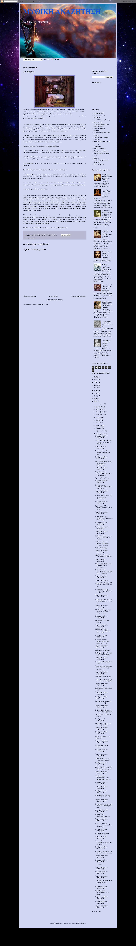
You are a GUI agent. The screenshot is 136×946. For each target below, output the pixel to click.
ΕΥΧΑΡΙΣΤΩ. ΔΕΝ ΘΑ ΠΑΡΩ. (107, 175)
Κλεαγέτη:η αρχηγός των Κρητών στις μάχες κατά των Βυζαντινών (107, 267)
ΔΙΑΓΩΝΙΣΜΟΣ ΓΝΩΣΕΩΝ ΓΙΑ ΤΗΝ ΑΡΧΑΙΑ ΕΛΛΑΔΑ (107, 304)
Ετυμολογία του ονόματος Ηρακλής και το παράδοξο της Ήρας (107, 234)
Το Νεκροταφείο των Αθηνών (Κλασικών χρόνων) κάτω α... (102, 543)
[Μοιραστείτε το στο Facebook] (68, 235)
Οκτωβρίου (99, 409)
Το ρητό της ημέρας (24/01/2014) (101, 576)
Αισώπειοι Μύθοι (99, 113)
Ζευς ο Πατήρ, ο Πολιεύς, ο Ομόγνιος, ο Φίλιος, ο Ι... (103, 768)
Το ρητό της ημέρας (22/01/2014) (101, 606)
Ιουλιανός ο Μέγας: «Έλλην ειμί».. (104, 662)
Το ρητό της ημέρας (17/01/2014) (101, 684)
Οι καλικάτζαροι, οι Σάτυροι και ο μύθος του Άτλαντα (103, 842)
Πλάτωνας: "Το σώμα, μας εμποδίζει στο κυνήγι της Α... (104, 601)
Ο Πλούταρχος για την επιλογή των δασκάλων (103, 796)
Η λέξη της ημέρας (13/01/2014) (101, 733)
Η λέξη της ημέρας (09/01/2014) (101, 791)
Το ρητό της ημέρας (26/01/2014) (101, 551)
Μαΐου (98, 423)
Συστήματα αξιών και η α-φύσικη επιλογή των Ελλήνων (103, 537)
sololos (74, 923)
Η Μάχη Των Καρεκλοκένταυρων (102, 815)
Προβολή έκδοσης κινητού (55, 299)
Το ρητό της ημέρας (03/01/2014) (101, 898)
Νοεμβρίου (99, 406)
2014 (95, 401)
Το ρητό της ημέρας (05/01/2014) (101, 868)
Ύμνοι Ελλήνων (99, 164)
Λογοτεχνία (32, 238)
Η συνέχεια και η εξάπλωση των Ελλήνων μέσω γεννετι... (103, 486)
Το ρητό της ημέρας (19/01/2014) (101, 658)
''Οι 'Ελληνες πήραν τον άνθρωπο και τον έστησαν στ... (102, 611)
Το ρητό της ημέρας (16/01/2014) (101, 693)
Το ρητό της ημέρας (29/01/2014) (101, 492)
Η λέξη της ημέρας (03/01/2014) (101, 887)
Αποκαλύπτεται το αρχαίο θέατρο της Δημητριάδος (103, 680)
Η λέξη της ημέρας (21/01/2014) (101, 617)
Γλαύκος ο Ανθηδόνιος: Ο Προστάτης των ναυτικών (103, 565)
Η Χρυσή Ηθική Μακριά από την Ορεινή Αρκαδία (104, 711)
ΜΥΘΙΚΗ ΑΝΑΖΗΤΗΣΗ (62, 11)
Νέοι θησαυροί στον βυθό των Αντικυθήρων (103, 702)
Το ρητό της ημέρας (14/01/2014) (101, 728)
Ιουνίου (98, 420)
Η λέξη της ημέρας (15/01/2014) (101, 697)
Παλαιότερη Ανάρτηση (78, 296)
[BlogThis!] (64, 235)
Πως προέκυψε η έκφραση (102, 153)
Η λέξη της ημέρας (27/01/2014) (101, 523)
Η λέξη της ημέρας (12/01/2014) (101, 750)
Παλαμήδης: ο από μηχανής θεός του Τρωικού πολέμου (106, 343)
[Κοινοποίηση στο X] (66, 235)
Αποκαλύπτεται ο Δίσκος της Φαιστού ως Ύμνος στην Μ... (103, 442)
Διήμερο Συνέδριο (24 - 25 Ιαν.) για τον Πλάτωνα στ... (103, 584)
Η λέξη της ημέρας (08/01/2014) (101, 811)
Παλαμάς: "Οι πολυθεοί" (103, 650)
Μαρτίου (99, 428)
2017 (95, 393)
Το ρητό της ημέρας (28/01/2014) (101, 513)
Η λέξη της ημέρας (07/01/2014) (101, 830)
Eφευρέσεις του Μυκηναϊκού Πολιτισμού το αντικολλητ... (103, 571)
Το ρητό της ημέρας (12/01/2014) (101, 755)
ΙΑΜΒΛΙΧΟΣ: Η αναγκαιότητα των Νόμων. (102, 892)
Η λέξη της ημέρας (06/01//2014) (101, 848)
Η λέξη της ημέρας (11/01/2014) (101, 763)
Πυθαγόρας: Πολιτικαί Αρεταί (102, 737)
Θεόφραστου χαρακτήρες (102, 141)
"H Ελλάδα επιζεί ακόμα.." (103, 676)
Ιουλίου (98, 417)
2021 (95, 382)
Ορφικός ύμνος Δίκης (102, 478)
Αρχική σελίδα (53, 296)
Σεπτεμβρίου (100, 412)
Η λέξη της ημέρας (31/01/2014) (101, 437)
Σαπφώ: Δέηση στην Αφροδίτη (101, 746)
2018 (95, 390)
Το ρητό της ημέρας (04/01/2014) (101, 877)
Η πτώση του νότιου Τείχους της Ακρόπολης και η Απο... (103, 590)
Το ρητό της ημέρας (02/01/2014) (101, 906)
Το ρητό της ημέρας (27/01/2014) (101, 532)
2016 (95, 396)
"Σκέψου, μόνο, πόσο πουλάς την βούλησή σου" (102, 452)
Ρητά (95, 156)
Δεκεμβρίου (99, 404)
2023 (95, 377)
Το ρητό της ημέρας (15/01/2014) (101, 706)
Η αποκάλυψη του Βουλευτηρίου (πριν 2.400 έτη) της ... (102, 641)
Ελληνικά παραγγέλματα (102, 133)
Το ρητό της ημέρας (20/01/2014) (101, 646)
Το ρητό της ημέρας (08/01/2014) (101, 819)
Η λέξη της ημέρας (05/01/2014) (101, 861)
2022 (95, 379)
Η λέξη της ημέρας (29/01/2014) (101, 481)
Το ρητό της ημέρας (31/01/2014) (101, 447)
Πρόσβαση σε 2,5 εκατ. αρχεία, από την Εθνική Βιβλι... (103, 507)
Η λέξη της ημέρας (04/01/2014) (101, 872)
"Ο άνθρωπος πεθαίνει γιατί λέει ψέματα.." (102, 759)
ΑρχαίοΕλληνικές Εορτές (102, 120)
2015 (95, 399)
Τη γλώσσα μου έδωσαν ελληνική (101, 161)
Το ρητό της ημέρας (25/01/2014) (101, 560)
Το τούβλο (98, 864)
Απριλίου (99, 425)
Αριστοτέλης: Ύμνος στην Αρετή (103, 715)
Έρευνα (96, 135)
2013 (95, 911)
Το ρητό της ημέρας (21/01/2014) (101, 625)
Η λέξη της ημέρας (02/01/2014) (101, 902)
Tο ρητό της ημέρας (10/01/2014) (101, 787)
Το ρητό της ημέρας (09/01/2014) (101, 800)
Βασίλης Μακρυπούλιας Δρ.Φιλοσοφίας (101, 125)
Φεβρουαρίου (100, 431)
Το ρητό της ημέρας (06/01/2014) (101, 856)
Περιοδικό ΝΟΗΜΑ (100, 148)
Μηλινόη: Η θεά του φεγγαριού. (107, 285)
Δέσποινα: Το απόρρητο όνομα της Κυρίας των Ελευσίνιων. (107, 213)
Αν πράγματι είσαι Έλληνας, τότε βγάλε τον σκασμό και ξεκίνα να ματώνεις (103, 194)
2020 (95, 385)
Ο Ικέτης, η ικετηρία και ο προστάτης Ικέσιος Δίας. (103, 852)
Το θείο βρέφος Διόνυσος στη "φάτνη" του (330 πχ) (107, 323)
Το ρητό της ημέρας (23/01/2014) (101, 596)
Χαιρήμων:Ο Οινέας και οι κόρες (103, 689)
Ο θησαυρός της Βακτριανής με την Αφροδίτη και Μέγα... (103, 777)
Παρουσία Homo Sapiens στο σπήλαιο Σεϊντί (102, 724)
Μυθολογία (97, 146)
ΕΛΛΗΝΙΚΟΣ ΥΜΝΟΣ (102, 834)
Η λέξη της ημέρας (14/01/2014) (101, 719)
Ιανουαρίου (100, 434)
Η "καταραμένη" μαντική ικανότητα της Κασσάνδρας (103, 497)
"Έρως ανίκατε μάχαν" (102, 580)
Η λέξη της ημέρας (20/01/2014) (101, 636)
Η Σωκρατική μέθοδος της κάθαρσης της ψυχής (103, 654)
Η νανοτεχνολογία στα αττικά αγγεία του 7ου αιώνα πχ (103, 825)
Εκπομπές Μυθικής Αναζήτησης (99, 129)
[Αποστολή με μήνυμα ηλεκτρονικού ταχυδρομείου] (62, 235)
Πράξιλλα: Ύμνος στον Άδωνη (102, 621)
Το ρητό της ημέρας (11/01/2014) (101, 772)
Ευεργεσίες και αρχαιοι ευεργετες (101, 138)
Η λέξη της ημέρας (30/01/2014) (101, 458)
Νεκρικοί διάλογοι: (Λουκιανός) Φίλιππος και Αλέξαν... (103, 630)
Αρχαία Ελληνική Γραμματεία (99, 116)
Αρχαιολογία (98, 122)
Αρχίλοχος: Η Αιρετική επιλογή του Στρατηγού (103, 556)
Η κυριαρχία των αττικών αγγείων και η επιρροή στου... (103, 805)
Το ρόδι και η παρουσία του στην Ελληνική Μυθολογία (104, 882)
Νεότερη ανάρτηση (30, 296)
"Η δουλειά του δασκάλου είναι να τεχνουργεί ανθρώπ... (103, 667)
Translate (57, 59)
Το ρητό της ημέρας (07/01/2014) (101, 837)
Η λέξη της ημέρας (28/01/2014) (101, 502)
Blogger (83, 923)
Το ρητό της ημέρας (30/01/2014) (101, 468)
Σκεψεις (96, 158)
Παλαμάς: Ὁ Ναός (101, 548)
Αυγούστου (99, 414)
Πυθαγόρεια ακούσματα (101, 151)
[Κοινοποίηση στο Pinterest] (69, 235)
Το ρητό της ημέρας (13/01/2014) (101, 741)
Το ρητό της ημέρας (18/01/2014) (101, 673)
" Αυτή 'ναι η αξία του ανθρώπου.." (102, 528)
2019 (95, 388)
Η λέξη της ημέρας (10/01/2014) (101, 783)
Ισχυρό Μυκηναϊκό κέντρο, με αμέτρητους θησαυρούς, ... (103, 463)
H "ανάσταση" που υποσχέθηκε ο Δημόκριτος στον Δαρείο (104, 518)
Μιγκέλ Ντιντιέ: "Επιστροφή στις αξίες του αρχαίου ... (103, 473)
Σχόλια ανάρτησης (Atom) (40, 304)
